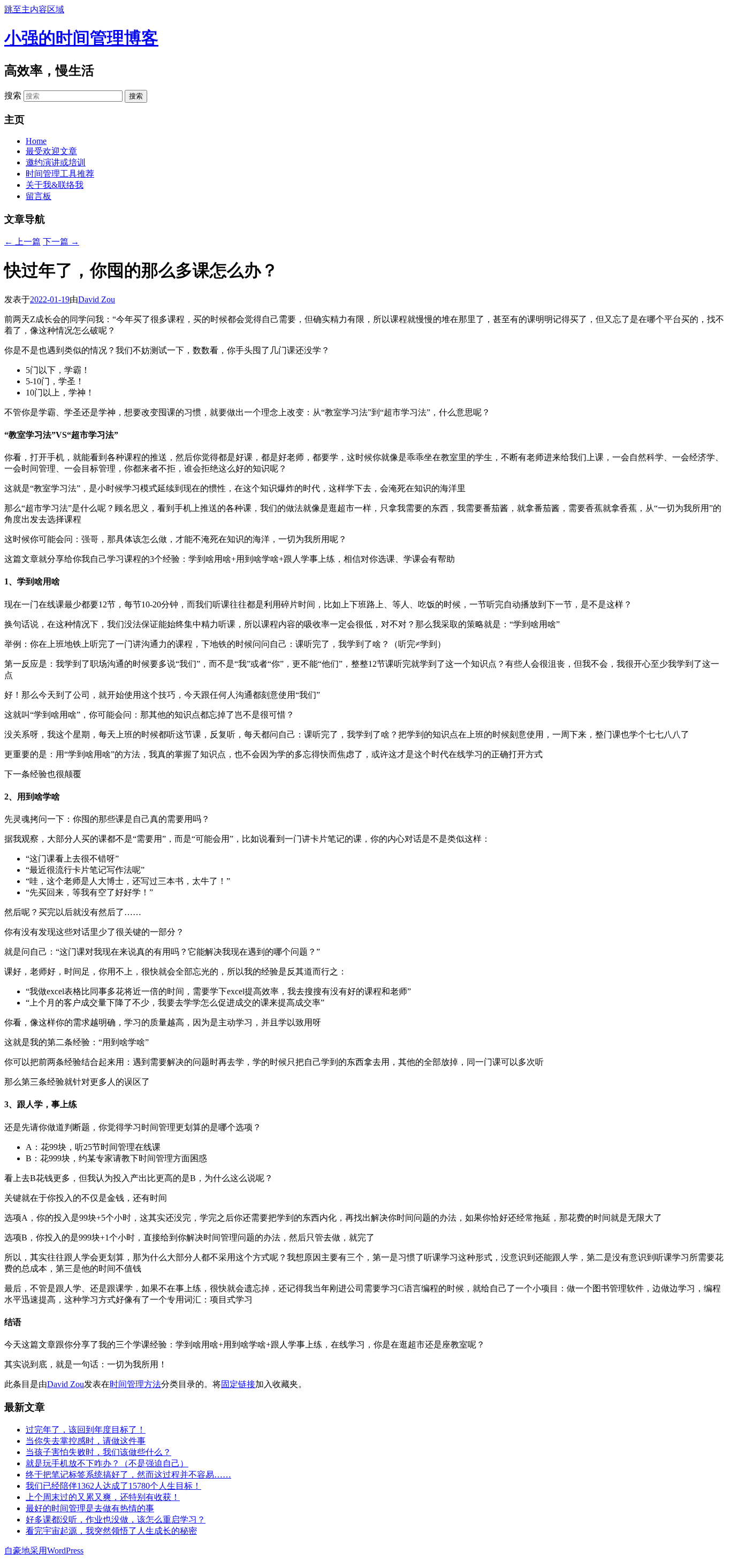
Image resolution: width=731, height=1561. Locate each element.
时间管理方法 (135, 1384)
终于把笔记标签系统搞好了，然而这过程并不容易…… (128, 1474)
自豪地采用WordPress (43, 1550)
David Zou (96, 299)
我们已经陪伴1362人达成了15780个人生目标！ (113, 1485)
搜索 (12, 95)
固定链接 (238, 1384)
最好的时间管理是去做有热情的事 (90, 1508)
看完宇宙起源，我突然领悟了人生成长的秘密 (111, 1530)
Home (36, 141)
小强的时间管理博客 (81, 38)
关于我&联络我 (54, 184)
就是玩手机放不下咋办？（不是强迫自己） (107, 1463)
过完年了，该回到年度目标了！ (86, 1429)
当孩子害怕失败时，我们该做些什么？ (98, 1452)
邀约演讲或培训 (56, 162)
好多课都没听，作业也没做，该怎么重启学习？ (115, 1519)
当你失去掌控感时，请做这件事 (86, 1440)
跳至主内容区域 (34, 9)
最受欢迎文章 (51, 151)
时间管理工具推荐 (60, 173)
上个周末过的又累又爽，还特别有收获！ (103, 1497)
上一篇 (22, 241)
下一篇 (61, 241)
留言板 (38, 196)
